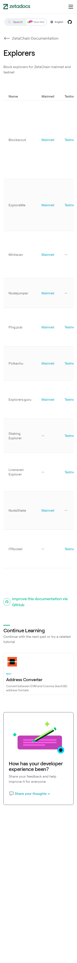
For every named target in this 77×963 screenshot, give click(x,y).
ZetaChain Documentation (35, 38)
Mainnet (47, 140)
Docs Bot (39, 21)
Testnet (70, 140)
